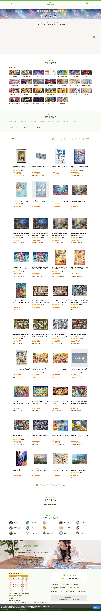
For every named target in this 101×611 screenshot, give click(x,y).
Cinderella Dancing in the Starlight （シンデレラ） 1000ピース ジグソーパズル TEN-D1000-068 (79, 369)
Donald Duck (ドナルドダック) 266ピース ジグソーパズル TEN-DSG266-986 (79, 437)
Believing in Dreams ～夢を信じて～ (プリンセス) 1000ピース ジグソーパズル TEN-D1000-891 (21, 268)
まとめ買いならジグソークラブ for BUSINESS (69, 599)
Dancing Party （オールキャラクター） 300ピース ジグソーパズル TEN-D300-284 (60, 403)
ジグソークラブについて (67, 591)
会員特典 (76, 585)
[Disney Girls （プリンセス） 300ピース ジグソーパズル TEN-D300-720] (79, 391)
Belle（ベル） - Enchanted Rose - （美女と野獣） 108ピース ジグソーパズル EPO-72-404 (60, 268)
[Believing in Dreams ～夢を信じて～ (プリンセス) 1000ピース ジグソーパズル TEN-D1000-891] (21, 257)
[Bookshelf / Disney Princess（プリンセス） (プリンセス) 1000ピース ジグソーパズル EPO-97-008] (60, 290)
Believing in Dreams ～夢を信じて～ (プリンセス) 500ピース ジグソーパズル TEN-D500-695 (41, 268)
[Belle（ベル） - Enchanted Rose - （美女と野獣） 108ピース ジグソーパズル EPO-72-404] (60, 257)
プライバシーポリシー (75, 588)
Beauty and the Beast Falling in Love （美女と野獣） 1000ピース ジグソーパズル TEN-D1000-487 (60, 235)
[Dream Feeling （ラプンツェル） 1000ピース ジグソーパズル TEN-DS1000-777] (21, 458)
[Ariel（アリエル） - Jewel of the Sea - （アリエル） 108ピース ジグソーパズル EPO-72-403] (79, 156)
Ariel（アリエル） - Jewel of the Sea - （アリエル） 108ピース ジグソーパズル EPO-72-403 (79, 168)
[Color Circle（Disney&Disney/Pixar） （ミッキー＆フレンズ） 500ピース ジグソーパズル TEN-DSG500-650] (21, 391)
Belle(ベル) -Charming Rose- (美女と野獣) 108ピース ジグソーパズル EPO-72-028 (79, 268)
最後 (80, 138)
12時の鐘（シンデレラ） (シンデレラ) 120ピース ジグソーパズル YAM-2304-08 (41, 168)
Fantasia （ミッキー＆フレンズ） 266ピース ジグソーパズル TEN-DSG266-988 (40, 470)
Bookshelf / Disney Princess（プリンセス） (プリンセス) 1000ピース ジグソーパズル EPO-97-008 (60, 302)
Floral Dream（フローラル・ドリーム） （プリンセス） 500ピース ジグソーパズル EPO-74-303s (60, 470)
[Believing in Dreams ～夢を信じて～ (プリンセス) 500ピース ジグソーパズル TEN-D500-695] (40, 257)
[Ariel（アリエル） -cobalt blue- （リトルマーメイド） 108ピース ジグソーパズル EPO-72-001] (21, 189)
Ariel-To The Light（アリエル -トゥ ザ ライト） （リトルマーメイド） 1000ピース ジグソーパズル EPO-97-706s (60, 201)
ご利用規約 (54, 591)
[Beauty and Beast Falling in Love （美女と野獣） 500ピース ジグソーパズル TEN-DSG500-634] (79, 189)
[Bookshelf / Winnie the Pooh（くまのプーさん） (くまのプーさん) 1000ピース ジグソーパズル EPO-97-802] (21, 324)
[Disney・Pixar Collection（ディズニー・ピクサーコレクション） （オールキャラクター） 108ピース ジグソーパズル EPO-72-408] (60, 425)
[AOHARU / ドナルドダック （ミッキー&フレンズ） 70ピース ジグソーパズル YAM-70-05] (60, 156)
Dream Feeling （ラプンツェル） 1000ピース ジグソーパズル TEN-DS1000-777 (21, 470)
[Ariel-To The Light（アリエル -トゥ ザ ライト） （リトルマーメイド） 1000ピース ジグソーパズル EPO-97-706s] (60, 189)
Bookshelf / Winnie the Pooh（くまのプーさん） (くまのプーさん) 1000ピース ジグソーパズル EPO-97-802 (21, 336)
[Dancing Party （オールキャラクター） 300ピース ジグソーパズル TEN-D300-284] (60, 391)
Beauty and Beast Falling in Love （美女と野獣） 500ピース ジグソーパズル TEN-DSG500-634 (79, 201)
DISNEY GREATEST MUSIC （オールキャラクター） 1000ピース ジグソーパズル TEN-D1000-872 (21, 437)
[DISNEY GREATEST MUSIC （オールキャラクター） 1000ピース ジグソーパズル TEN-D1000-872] (21, 425)
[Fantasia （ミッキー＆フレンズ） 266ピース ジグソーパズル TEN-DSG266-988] (40, 458)
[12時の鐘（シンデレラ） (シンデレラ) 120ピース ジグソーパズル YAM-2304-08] (40, 156)
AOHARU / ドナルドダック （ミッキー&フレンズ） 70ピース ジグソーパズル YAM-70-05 (60, 168)
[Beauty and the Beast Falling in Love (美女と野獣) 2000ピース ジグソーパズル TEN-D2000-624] (17, 36)
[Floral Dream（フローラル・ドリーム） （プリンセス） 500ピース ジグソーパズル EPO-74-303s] (60, 458)
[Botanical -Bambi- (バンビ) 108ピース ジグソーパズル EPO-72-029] (21, 357)
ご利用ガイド (54, 585)
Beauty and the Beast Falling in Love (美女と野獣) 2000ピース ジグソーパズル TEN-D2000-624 (79, 235)
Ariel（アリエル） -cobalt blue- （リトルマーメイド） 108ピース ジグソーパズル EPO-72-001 (21, 201)
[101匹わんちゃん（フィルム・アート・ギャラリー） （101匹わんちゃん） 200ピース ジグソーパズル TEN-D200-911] (21, 156)
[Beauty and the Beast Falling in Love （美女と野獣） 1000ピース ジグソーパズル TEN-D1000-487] (60, 223)
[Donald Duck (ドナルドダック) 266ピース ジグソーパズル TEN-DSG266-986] (79, 425)
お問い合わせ (81, 591)
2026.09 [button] (27, 576)
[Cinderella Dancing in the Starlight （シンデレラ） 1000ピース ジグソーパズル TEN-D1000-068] (79, 357)
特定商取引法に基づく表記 (58, 588)
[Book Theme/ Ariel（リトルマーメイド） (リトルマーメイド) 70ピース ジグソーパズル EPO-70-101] (21, 290)
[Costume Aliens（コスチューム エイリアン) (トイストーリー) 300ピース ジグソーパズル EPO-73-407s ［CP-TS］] (40, 391)
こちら (20, 595)
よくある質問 (65, 585)
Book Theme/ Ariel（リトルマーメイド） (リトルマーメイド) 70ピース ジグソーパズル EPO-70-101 (21, 302)
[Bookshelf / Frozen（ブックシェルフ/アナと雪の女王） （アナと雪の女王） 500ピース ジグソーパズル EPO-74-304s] (79, 290)
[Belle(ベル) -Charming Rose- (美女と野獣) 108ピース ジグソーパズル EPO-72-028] (79, 257)
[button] (94, 36)
